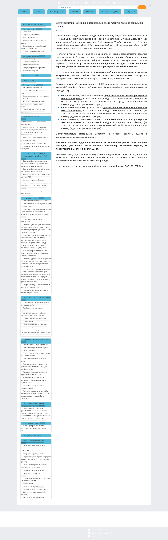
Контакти (90, 12)
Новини (39, 12)
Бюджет (75, 12)
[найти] (141, 7)
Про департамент (57, 12)
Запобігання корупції (110, 12)
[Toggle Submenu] (39, 29)
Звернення (131, 12)
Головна (24, 12)
